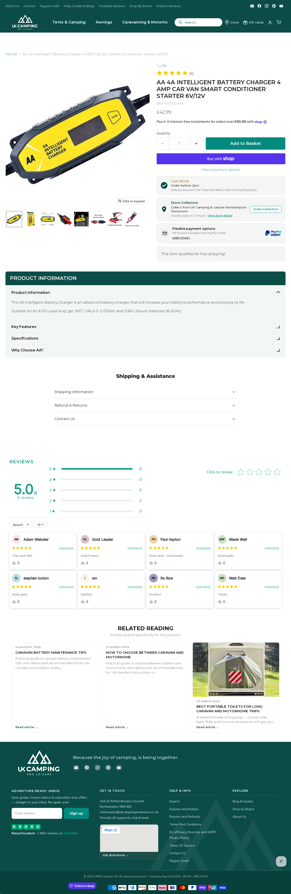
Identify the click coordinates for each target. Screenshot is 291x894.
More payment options (221, 170)
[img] (172, 73)
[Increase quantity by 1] (196, 143)
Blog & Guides (243, 801)
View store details (220, 215)
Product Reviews (168, 6)
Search (174, 801)
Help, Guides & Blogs (79, 6)
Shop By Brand (140, 6)
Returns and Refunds (184, 817)
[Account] (270, 22)
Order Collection (265, 209)
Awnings (104, 22)
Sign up (76, 813)
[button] (14, 219)
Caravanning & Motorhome (148, 22)
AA (164, 66)
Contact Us (177, 853)
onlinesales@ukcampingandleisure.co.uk (129, 812)
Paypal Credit (49, 6)
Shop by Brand (243, 809)
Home (11, 54)
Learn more (181, 237)
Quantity (164, 133)
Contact (29, 6)
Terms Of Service (182, 845)
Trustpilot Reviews (112, 6)
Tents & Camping (69, 22)
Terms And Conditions (185, 824)
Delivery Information (183, 809)
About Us (12, 6)
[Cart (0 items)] (279, 22)
